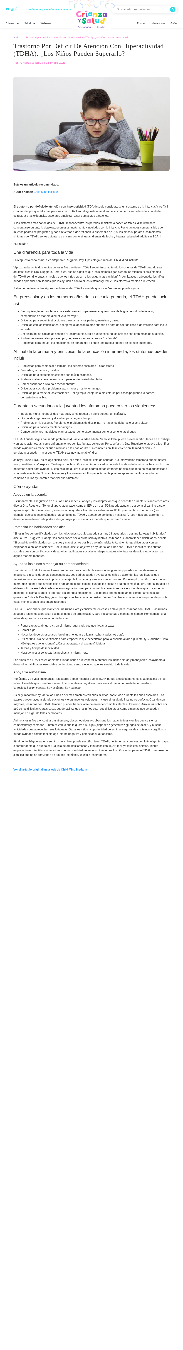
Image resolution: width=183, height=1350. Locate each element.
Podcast (142, 23)
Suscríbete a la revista (55, 9)
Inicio (16, 37)
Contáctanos (33, 9)
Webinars (46, 23)
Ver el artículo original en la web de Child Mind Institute (49, 777)
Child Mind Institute (45, 200)
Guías (174, 23)
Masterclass (159, 23)
